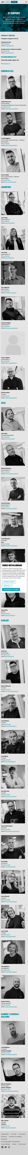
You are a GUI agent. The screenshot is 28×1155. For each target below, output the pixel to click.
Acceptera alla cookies (11, 589)
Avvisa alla (7, 585)
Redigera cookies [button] (9, 582)
